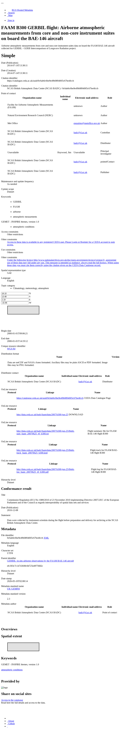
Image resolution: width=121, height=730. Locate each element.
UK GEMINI (13, 589)
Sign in (11, 20)
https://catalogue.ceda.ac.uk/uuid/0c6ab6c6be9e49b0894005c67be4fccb (50, 398)
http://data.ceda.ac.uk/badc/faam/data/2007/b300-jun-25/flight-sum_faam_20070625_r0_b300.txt (45, 432)
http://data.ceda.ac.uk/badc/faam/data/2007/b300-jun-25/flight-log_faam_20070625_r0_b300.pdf (45, 470)
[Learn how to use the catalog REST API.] (7, 726)
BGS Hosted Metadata (22, 10)
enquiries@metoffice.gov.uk (87, 123)
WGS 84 (11, 348)
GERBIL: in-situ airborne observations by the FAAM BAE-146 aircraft (40, 561)
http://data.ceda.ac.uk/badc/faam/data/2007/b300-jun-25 (42, 414)
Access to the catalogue (12, 700)
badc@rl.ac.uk (80, 132)
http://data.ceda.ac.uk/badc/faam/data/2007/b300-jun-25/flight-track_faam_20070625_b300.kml (45, 451)
